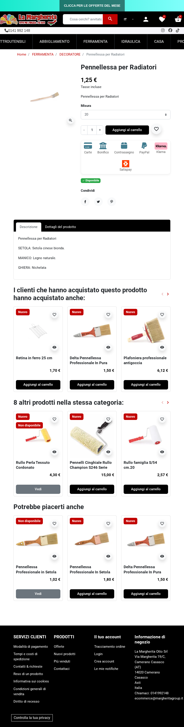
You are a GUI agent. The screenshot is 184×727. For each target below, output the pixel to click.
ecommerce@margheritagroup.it (159, 698)
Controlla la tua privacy (32, 718)
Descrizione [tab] (28, 227)
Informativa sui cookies (31, 681)
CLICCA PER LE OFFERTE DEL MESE (92, 5)
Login (98, 654)
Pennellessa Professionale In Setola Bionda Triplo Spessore (90, 572)
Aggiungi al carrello (127, 130)
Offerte (59, 647)
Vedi (38, 489)
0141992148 (160, 693)
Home (21, 54)
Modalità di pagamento (30, 647)
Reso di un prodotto (28, 674)
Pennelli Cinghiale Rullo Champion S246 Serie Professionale (91, 467)
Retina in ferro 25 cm (34, 358)
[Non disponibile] (38, 540)
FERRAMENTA (43, 54)
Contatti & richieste (27, 667)
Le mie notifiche (106, 669)
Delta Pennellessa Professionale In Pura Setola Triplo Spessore (89, 363)
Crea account (104, 661)
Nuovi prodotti (64, 654)
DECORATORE (70, 54)
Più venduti (62, 661)
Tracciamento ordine (109, 647)
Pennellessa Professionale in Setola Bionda (36, 572)
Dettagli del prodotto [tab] (60, 227)
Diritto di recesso (26, 701)
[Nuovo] (38, 331)
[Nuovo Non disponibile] (38, 435)
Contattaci (62, 669)
